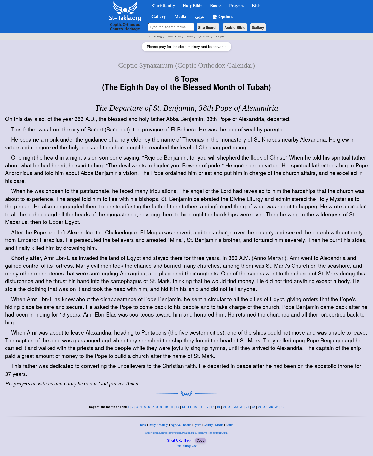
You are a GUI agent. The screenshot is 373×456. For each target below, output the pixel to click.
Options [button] (225, 16)
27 (265, 407)
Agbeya (176, 425)
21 (230, 407)
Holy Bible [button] (192, 5)
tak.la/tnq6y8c (187, 446)
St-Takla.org (155, 36)
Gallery (258, 27)
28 (271, 407)
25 (253, 407)
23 (242, 407)
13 (183, 407)
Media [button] (180, 16)
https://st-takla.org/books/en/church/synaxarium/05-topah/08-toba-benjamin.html (186, 432)
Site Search (208, 27)
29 (277, 407)
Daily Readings (158, 425)
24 (247, 407)
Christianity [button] (163, 5)
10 (166, 407)
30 (282, 407)
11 (172, 407)
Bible (143, 425)
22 (236, 407)
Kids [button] (256, 5)
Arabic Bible (234, 27)
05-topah (219, 36)
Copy (200, 440)
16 (201, 407)
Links (229, 425)
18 (212, 407)
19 (218, 407)
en (179, 36)
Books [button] (216, 5)
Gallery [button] (157, 16)
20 (224, 407)
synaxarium (204, 36)
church (189, 36)
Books (187, 425)
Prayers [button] (236, 5)
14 (189, 407)
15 (195, 407)
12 (177, 407)
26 (259, 407)
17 (207, 407)
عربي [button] (199, 16)
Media (219, 425)
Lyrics (197, 425)
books (170, 36)
